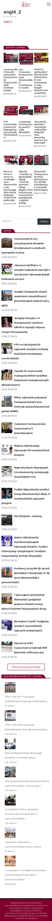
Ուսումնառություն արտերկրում (13, 114)
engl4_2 (8, 21)
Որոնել (44, 221)
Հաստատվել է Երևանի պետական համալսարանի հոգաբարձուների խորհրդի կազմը (11, 80)
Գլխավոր (8, 55)
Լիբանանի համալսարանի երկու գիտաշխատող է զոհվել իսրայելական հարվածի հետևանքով (41, 180)
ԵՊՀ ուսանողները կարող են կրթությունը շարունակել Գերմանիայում (11, 130)
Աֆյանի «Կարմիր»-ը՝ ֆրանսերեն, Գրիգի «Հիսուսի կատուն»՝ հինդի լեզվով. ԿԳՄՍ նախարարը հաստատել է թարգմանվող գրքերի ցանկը (26, 187)
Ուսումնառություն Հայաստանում (28, 64)
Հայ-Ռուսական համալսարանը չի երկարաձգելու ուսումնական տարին (26, 78)
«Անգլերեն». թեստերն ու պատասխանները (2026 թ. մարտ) (23, 844)
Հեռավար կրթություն (28, 58)
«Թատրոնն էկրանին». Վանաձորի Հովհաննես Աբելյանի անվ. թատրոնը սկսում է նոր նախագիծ (41, 132)
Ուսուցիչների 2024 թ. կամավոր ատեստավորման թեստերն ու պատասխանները (21, 814)
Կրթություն (10, 110)
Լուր (7, 58)
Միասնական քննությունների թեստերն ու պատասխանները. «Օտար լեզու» (27, 783)
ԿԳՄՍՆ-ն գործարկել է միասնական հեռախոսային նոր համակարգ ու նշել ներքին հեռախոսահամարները (41, 81)
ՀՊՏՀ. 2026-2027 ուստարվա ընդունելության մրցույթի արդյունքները (26, 699)
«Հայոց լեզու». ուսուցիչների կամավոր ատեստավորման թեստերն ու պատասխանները (25, 875)
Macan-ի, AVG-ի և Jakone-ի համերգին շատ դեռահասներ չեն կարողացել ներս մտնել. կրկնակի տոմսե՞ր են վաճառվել (10, 185)
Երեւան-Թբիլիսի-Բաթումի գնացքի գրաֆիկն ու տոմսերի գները (23, 755)
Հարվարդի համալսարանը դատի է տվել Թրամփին (26, 127)
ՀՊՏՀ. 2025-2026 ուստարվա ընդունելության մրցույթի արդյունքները (26, 727)
